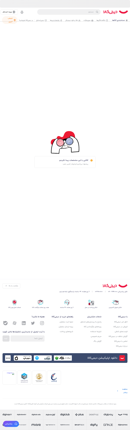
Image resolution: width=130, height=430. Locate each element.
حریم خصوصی (96, 336)
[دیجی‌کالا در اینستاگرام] (42, 323)
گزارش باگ (97, 341)
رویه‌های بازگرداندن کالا (92, 327)
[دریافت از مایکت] (43, 358)
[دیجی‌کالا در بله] (5, 323)
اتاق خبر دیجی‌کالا (120, 322)
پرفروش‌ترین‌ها (55, 20)
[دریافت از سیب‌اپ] (23, 358)
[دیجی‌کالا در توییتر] (32, 323)
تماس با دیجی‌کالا (120, 341)
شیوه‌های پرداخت (66, 331)
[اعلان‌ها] (22, 12)
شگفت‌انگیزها (100, 20)
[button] (11, 424)
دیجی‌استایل (40, 20)
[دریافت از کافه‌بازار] (63, 358)
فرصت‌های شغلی (121, 331)
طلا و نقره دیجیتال (71, 20)
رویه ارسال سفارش (66, 327)
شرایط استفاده (95, 331)
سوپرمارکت (87, 20)
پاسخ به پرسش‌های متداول (90, 322)
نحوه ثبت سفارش (66, 322)
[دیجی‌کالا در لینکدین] (23, 323)
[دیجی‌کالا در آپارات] (14, 323)
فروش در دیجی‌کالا (120, 327)
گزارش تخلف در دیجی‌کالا (118, 336)
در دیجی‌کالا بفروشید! (26, 20)
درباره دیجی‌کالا (121, 346)
